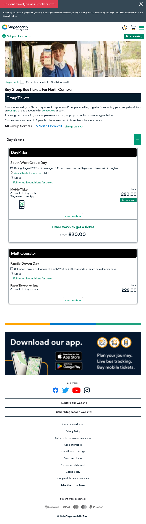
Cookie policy (73, 471)
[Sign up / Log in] (124, 28)
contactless (48, 110)
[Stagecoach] (15, 27)
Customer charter (73, 458)
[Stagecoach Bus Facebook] (55, 390)
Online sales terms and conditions (73, 438)
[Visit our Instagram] (87, 390)
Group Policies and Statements (73, 478)
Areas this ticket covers (27, 173)
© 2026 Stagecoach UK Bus (72, 516)
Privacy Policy (73, 431)
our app (12, 110)
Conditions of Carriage (73, 451)
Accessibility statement (73, 465)
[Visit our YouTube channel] (76, 390)
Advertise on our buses (73, 485)
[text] (125, 194)
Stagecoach (11, 82)
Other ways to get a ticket (73, 227)
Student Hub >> (10, 16)
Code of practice (73, 444)
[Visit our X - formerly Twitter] (65, 390)
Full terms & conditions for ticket (33, 182)
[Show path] (22, 81)
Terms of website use (73, 424)
